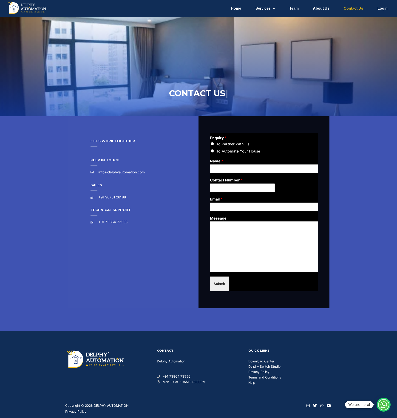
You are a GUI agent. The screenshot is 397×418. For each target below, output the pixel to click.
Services (263, 8)
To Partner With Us (232, 144)
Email (216, 199)
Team (294, 8)
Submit (219, 284)
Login (382, 8)
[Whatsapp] (322, 406)
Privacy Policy (258, 372)
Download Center (261, 361)
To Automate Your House (238, 151)
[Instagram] (308, 406)
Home (236, 8)
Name (216, 161)
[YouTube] (329, 406)
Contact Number (226, 180)
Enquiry (218, 138)
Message (218, 218)
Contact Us (353, 8)
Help (251, 382)
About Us (321, 8)
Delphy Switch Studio (264, 366)
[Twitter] (315, 406)
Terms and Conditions (264, 377)
